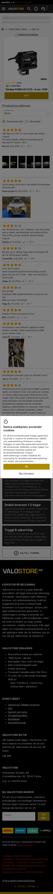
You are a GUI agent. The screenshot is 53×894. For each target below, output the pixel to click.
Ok (26, 466)
